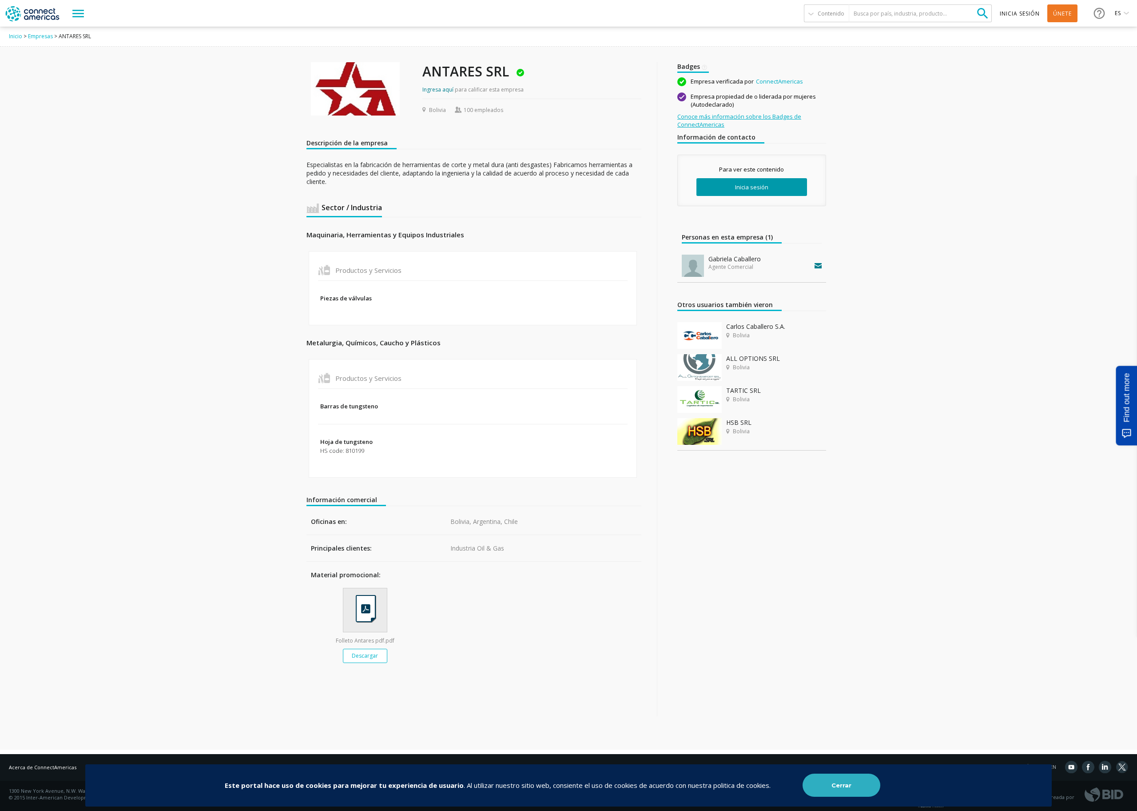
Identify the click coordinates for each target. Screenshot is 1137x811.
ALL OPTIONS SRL (753, 358)
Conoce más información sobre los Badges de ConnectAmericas (739, 120)
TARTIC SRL (743, 390)
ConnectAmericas (779, 81)
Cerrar (841, 785)
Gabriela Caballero (734, 259)
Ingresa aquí (437, 89)
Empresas (40, 36)
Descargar (365, 655)
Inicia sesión (751, 187)
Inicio (15, 36)
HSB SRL (738, 422)
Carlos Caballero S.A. (755, 326)
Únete (1062, 13)
